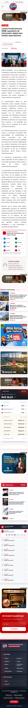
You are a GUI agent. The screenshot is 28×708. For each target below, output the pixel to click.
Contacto (7, 684)
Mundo (6, 668)
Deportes (7, 661)
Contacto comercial (16, 705)
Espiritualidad (8, 671)
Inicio (6, 681)
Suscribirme (14, 629)
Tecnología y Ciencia (20, 665)
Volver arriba (13, 701)
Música (6, 664)
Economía (4, 25)
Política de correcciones (19, 697)
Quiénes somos (9, 695)
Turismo (19, 661)
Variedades (19, 671)
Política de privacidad (18, 695)
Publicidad (9, 705)
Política (6, 658)
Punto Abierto (20, 668)
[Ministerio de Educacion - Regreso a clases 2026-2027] (14, 335)
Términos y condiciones (8, 697)
